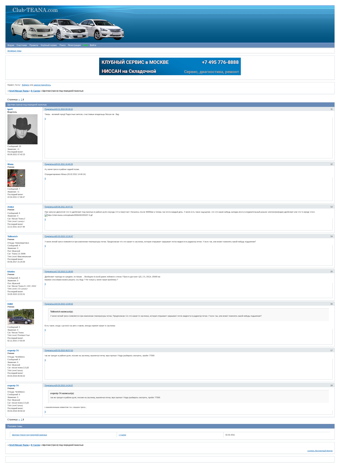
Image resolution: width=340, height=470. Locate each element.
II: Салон (35, 91)
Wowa (10, 164)
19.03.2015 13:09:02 (64, 304)
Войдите (25, 85)
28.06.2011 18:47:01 (64, 207)
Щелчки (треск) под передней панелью (29, 435)
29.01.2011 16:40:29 (64, 164)
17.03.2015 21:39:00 (64, 271)
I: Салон (122, 435)
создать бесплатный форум (320, 451)
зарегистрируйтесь (42, 85)
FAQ (85, 45)
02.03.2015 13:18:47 (64, 236)
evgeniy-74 (13, 350)
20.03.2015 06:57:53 (64, 350)
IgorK (10, 109)
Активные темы (14, 51)
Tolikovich (12, 236)
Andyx (10, 207)
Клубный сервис (49, 45)
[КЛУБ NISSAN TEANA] (170, 24)
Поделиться (50, 109)
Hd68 (10, 304)
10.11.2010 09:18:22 (64, 109)
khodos (11, 271)
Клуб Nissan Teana (19, 91)
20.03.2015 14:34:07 (64, 385)
